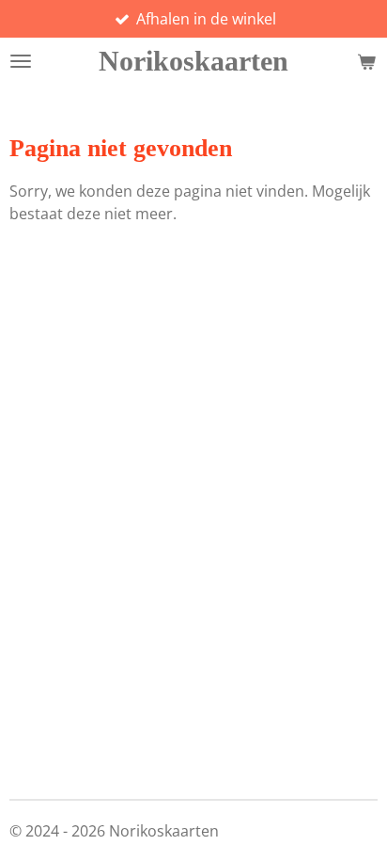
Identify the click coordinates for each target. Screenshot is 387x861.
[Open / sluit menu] (20, 61)
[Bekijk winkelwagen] (366, 61)
